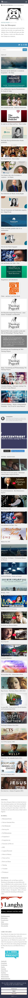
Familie (3, 967)
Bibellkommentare (5, 916)
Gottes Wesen (5, 22)
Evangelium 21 (5, 836)
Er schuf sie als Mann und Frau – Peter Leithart (13, 124)
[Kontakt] (24, 45)
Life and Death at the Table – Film (10, 263)
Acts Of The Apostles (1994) (8, 742)
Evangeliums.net (6, 840)
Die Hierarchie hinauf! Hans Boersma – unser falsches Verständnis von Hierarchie (13, 313)
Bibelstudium (4, 918)
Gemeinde (3, 969)
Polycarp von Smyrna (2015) (7, 774)
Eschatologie (4, 965)
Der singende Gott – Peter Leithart (10, 159)
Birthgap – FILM (5, 592)
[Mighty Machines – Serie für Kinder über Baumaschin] (14, 436)
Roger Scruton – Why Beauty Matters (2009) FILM (13, 691)
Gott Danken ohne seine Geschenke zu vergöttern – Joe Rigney (11, 176)
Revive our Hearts (6, 861)
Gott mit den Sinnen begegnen (9, 247)
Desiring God (5, 829)
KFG (3, 847)
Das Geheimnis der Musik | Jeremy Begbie (12, 193)
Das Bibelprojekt (6, 826)
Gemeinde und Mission (7, 843)
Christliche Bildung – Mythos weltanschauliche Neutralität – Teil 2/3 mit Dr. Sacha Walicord (13, 405)
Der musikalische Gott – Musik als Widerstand (13, 107)
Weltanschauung (5, 976)
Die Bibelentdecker (6, 833)
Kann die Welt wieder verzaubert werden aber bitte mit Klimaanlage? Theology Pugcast (13, 332)
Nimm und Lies (6, 858)
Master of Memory (6, 854)
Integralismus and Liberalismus (9, 280)
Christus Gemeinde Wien (8, 822)
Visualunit (4, 868)
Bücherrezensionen (5, 978)
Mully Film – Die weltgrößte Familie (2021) (11, 758)
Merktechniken (4, 924)
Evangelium (4, 963)
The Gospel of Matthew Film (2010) (9, 725)
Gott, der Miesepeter (8, 25)
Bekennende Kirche (7, 819)
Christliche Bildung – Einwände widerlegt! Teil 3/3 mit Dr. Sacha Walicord (13, 387)
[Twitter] (19, 45)
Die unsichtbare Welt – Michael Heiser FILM (12, 674)
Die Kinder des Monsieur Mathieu (9, 625)
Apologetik (3, 961)
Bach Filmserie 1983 (6, 509)
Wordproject (5, 872)
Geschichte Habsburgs (6, 658)
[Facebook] (26, 45)
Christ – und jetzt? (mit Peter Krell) (10, 296)
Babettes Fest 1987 (5, 541)
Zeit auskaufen (4, 926)
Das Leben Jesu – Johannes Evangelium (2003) (12, 791)
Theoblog (4, 865)
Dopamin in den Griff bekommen (9, 609)
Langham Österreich (7, 851)
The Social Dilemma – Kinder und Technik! (11, 576)
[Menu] (26, 2)
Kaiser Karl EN (5, 642)
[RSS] (21, 45)
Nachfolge (3, 973)
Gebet (2, 922)
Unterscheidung (4, 974)
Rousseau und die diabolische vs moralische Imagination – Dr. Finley (12, 72)
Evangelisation (4, 920)
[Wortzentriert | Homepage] (7, 2)
